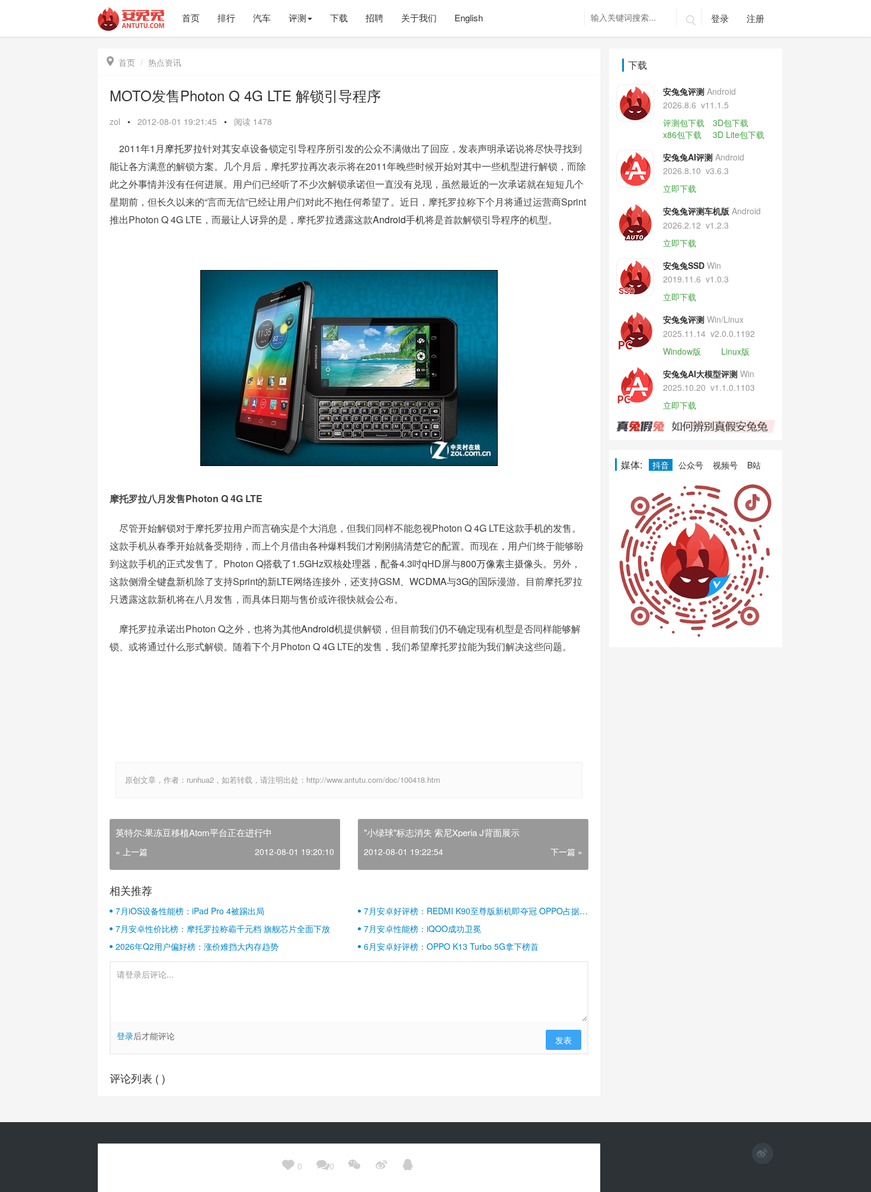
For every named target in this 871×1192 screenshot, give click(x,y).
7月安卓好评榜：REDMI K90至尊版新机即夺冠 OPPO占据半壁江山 (476, 911)
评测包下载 (684, 122)
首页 (121, 62)
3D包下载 (730, 122)
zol (115, 121)
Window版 (682, 351)
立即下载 (679, 188)
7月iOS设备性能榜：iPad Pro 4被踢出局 (190, 911)
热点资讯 (164, 62)
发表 (563, 1040)
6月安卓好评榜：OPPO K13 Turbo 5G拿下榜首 (451, 946)
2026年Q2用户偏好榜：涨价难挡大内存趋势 (197, 946)
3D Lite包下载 (738, 134)
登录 (720, 18)
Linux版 (735, 351)
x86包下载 (682, 134)
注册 (755, 18)
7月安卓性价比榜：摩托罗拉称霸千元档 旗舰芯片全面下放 (223, 928)
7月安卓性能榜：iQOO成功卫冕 (422, 928)
